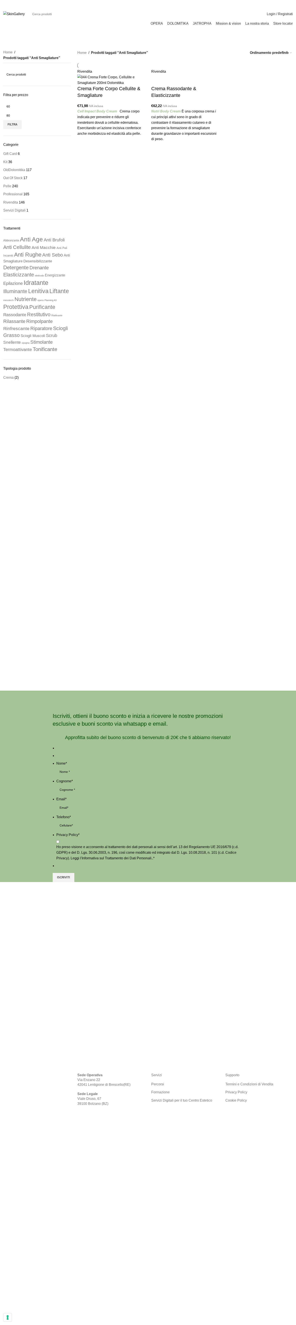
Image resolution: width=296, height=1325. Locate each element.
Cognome (64, 781)
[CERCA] (250, 14)
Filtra (12, 124)
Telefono (63, 817)
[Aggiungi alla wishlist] (82, 141)
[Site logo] (14, 14)
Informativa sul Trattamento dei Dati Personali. (117, 858)
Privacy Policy (68, 835)
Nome (61, 763)
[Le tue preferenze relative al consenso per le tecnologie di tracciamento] (7, 1317)
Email (61, 799)
